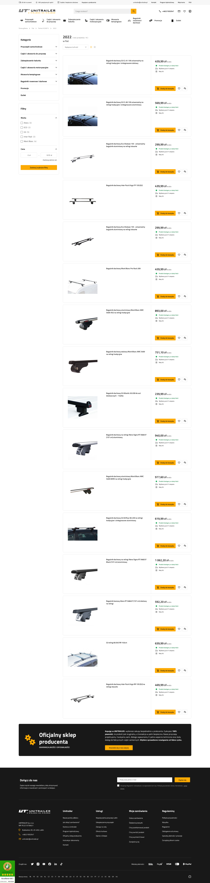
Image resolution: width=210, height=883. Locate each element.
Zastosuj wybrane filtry (39, 167)
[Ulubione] (184, 11)
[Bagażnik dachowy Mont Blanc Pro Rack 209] (82, 283)
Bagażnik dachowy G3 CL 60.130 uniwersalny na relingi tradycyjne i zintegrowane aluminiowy (124, 103)
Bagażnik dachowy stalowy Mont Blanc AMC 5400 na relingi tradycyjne (125, 352)
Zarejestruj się (134, 841)
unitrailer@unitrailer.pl (30, 839)
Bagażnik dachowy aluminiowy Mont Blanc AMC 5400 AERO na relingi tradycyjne (125, 477)
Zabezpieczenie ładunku (31, 60)
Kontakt (153, 2)
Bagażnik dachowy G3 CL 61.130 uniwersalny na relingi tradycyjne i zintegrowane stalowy (124, 61)
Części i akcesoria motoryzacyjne (34, 67)
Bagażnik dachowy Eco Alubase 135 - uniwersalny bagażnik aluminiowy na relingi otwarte (125, 145)
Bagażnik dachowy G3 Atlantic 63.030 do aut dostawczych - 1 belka (123, 394)
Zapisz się (182, 780)
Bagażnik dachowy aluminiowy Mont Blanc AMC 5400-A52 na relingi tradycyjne (125, 311)
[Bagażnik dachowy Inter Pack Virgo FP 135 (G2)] (82, 200)
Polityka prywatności (169, 818)
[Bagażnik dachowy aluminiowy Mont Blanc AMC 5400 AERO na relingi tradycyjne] (82, 491)
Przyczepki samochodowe (31, 46)
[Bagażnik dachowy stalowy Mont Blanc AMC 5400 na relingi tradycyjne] (82, 366)
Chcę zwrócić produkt (136, 832)
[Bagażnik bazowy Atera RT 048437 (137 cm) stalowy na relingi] (82, 615)
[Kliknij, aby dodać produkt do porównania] (184, 88)
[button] (16, 861)
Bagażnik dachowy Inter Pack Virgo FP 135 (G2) (124, 185)
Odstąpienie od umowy (170, 831)
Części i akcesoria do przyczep (33, 53)
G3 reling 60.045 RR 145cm (116, 642)
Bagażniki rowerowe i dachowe (34, 81)
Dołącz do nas (28, 780)
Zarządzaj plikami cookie (170, 840)
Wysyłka (165, 822)
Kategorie (26, 39)
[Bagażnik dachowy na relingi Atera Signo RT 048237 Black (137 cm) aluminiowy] (82, 574)
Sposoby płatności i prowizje (172, 835)
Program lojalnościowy (167, 2)
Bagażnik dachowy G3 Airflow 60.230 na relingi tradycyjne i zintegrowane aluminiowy (124, 519)
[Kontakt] (39, 814)
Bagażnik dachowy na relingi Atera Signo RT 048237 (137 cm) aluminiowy (126, 436)
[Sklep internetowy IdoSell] (189, 876)
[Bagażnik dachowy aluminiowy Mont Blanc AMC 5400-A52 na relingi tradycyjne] (82, 324)
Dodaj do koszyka (167, 88)
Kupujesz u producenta (89, 2)
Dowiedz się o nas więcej (119, 747)
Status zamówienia (136, 818)
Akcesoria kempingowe (30, 74)
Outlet (23, 95)
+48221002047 (168, 11)
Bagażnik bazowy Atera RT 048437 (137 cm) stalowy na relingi (126, 602)
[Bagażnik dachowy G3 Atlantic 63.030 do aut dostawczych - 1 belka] (82, 407)
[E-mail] (179, 11)
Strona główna (23, 28)
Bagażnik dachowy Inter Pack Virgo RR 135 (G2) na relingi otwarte (125, 685)
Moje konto (181, 2)
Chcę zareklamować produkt (139, 827)
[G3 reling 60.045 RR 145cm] (82, 657)
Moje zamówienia (138, 811)
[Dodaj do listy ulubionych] (179, 88)
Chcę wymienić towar (136, 837)
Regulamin (166, 827)
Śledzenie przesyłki (136, 822)
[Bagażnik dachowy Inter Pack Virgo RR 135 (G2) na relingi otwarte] (82, 698)
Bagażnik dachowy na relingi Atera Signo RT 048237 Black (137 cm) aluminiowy (126, 560)
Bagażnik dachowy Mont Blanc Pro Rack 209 (123, 268)
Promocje (25, 88)
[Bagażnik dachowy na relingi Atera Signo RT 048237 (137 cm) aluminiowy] (82, 449)
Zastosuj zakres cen (50, 160)
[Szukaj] (133, 11)
